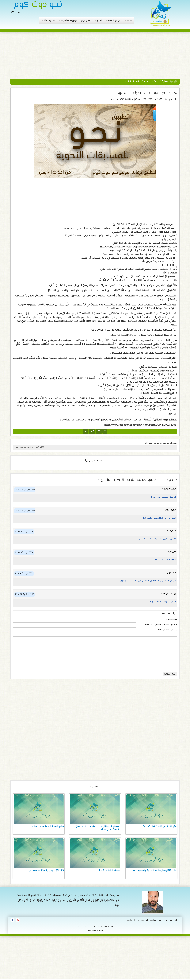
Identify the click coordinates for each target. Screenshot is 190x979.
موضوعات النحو (113, 21)
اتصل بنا (130, 920)
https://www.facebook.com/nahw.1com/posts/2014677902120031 (140, 425)
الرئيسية (128, 21)
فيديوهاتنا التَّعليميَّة (68, 21)
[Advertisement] (95, 56)
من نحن (163, 920)
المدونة (99, 21)
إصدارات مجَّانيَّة (48, 21)
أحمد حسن (91, 930)
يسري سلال (168, 99)
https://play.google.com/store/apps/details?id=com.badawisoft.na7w (138, 247)
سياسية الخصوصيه (147, 920)
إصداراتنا (131, 99)
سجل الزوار (86, 21)
